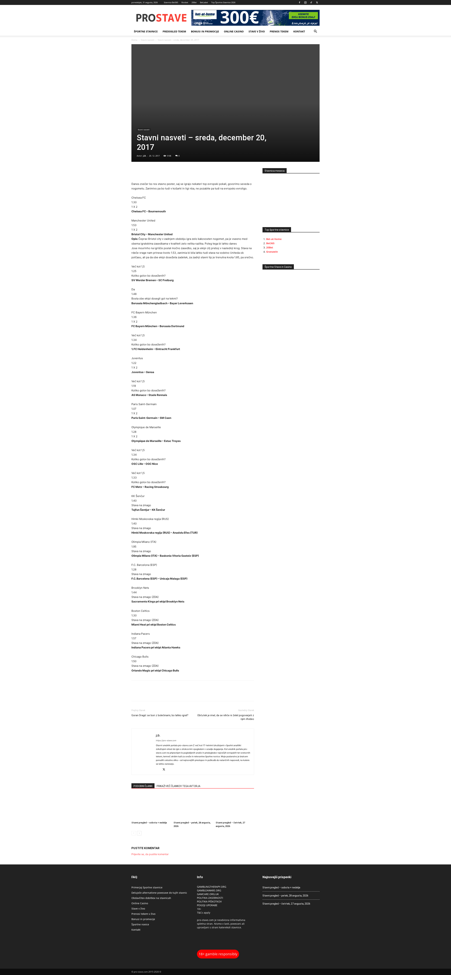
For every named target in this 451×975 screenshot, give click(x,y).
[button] (315, 31)
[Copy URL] (151, 171)
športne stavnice (146, 31)
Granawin (272, 251)
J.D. (144, 155)
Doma (134, 39)
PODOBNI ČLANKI (143, 786)
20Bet (194, 2)
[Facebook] (299, 2)
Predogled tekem (174, 31)
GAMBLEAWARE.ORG (209, 890)
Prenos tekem (279, 31)
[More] (159, 171)
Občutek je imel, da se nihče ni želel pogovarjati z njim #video (225, 717)
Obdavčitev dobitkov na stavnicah (151, 898)
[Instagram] (305, 2)
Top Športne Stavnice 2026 (223, 2)
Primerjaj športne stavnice (146, 887)
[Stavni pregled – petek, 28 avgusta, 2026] (193, 806)
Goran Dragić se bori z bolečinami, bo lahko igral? (159, 715)
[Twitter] (317, 2)
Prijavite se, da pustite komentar (150, 854)
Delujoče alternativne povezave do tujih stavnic (159, 892)
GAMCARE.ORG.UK (208, 894)
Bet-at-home (274, 239)
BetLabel (204, 2)
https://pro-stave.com (166, 740)
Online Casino (234, 31)
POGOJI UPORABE (207, 905)
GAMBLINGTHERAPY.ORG (211, 886)
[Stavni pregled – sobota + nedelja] (150, 806)
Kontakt (299, 31)
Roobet (184, 2)
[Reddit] (159, 770)
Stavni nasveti (147, 39)
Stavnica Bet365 (171, 2)
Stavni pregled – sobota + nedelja (149, 822)
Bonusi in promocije (205, 31)
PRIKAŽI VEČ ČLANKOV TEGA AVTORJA (178, 786)
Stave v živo (257, 31)
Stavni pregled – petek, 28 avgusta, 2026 (285, 895)
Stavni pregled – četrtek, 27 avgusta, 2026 (286, 903)
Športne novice (140, 924)
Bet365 (270, 243)
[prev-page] (133, 833)
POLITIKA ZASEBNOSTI (210, 897)
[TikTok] (311, 2)
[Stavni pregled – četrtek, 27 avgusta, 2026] (235, 806)
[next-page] (139, 833)
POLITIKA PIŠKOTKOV (209, 901)
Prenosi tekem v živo (143, 913)
